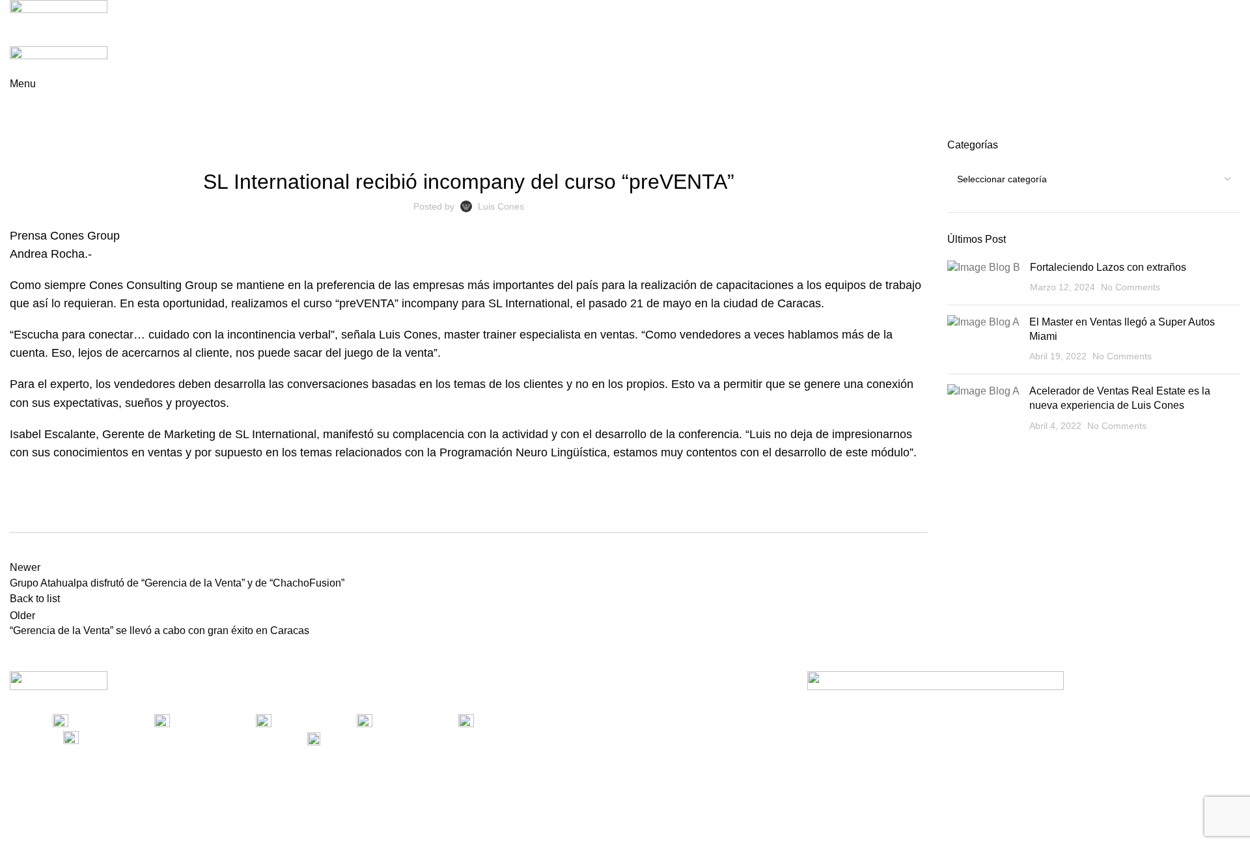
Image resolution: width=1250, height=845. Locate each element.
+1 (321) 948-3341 (174, 737)
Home (20, 130)
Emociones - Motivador (382, 145)
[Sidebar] (16, 828)
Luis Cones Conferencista (496, 145)
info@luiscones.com (422, 737)
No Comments (1130, 287)
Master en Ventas (599, 145)
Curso (57, 130)
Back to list (35, 598)
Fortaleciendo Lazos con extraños (1108, 267)
